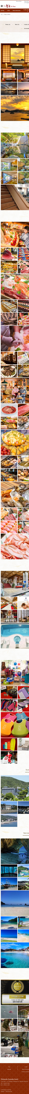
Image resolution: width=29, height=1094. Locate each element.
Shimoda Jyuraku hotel (9, 1079)
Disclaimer (2, 1091)
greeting (9, 1069)
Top (9, 1066)
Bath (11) (17, 24)
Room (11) (8, 24)
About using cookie (9, 1091)
